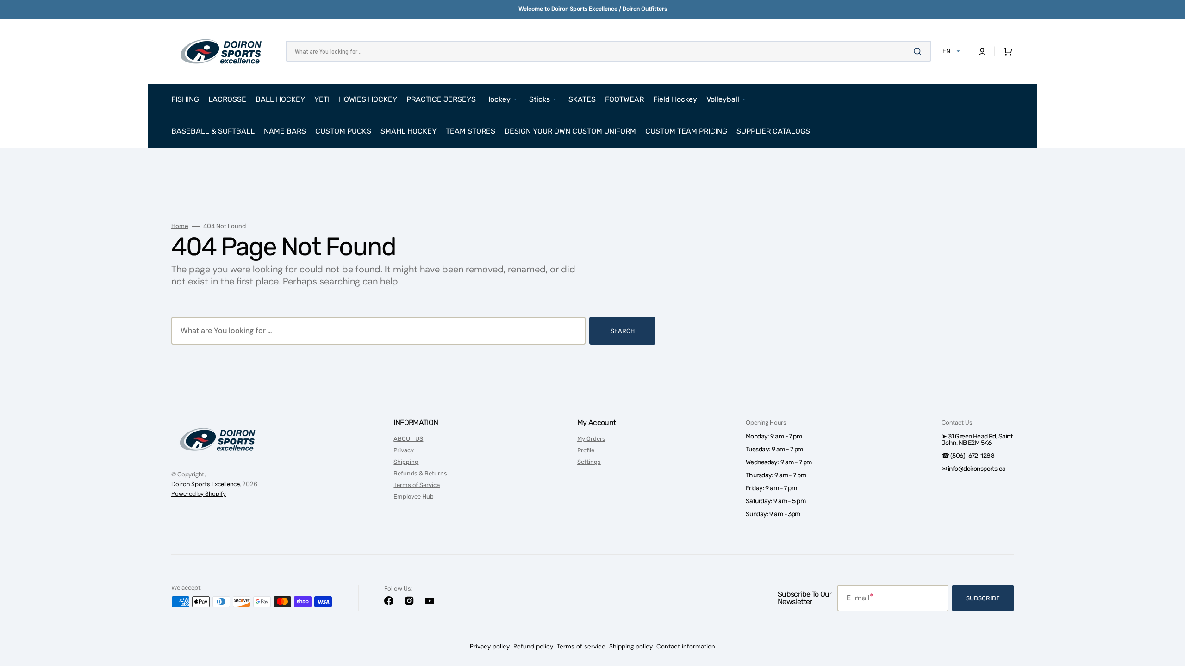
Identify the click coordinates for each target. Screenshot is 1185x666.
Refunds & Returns (420, 473)
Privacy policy (490, 646)
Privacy (403, 450)
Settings (589, 461)
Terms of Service (416, 484)
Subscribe (983, 598)
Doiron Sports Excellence (205, 484)
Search (623, 330)
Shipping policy (631, 646)
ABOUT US (408, 438)
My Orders (591, 438)
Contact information (685, 646)
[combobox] (608, 51)
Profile (585, 450)
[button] (982, 51)
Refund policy (533, 646)
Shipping (405, 461)
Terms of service (581, 646)
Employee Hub (413, 496)
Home (179, 226)
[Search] (919, 51)
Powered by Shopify (198, 494)
